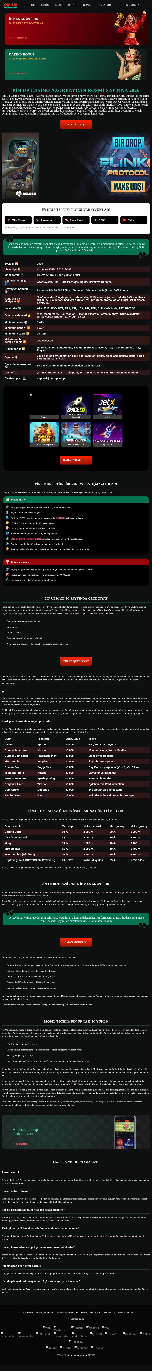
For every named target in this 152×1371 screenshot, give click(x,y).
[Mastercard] (61, 1328)
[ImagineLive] (25, 1334)
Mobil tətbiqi (65, 4)
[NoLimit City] (43, 1334)
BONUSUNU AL (18, 38)
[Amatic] (51, 1348)
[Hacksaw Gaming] (76, 1342)
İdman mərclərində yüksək (26, 538)
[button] (147, 1360)
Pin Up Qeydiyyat (76, 661)
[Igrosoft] (96, 1334)
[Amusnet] (81, 1348)
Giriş (45, 4)
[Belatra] (66, 1348)
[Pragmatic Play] (8, 1334)
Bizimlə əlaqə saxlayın (114, 1312)
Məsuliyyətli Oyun (44, 1312)
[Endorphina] (79, 1334)
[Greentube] (61, 1334)
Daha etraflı (73, 460)
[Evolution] (130, 1334)
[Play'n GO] (112, 1334)
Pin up (30, 4)
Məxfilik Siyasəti (26, 1312)
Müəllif (130, 1312)
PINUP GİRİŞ (76, 124)
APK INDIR (20, 1143)
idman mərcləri (76, 942)
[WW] (105, 1328)
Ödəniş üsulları (129, 4)
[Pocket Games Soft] (98, 1348)
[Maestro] (92, 1328)
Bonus (87, 4)
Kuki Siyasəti (82, 1312)
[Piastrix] (77, 1328)
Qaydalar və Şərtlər (64, 1312)
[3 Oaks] (145, 1334)
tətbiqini (60, 517)
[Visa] (47, 1328)
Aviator (105, 4)
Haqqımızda (96, 1312)
